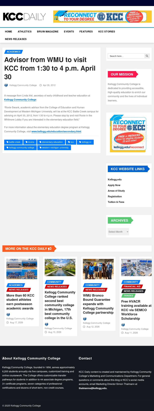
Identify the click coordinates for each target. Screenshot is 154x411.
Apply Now (114, 185)
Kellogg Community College (23, 85)
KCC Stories (106, 31)
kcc (72, 141)
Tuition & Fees (116, 202)
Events (69, 31)
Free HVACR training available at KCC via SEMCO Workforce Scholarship (134, 310)
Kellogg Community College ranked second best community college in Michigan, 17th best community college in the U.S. (58, 305)
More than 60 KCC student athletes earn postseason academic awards (18, 302)
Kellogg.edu (115, 179)
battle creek (14, 141)
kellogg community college (21, 147)
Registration (115, 196)
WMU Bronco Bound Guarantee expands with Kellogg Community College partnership (96, 304)
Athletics (25, 31)
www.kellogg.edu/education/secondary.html (56, 131)
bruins (31, 141)
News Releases (16, 39)
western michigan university (55, 147)
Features (86, 31)
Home (8, 31)
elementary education (52, 141)
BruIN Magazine (48, 31)
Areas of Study (116, 190)
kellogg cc (86, 141)
